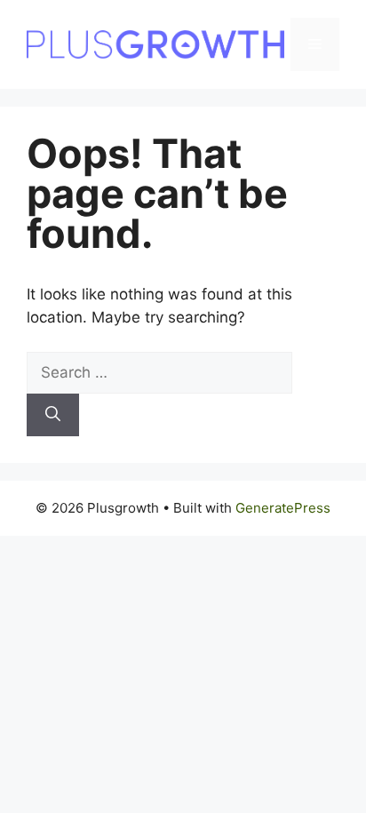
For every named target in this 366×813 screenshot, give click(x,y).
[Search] (53, 415)
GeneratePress (282, 507)
